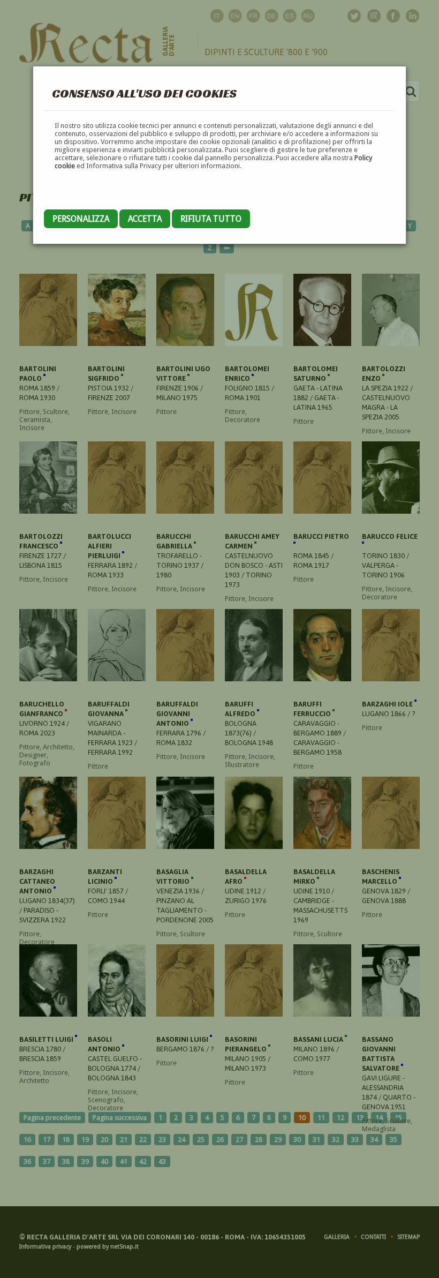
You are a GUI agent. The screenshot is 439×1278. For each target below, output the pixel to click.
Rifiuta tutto (210, 219)
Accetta (145, 219)
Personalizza (80, 219)
